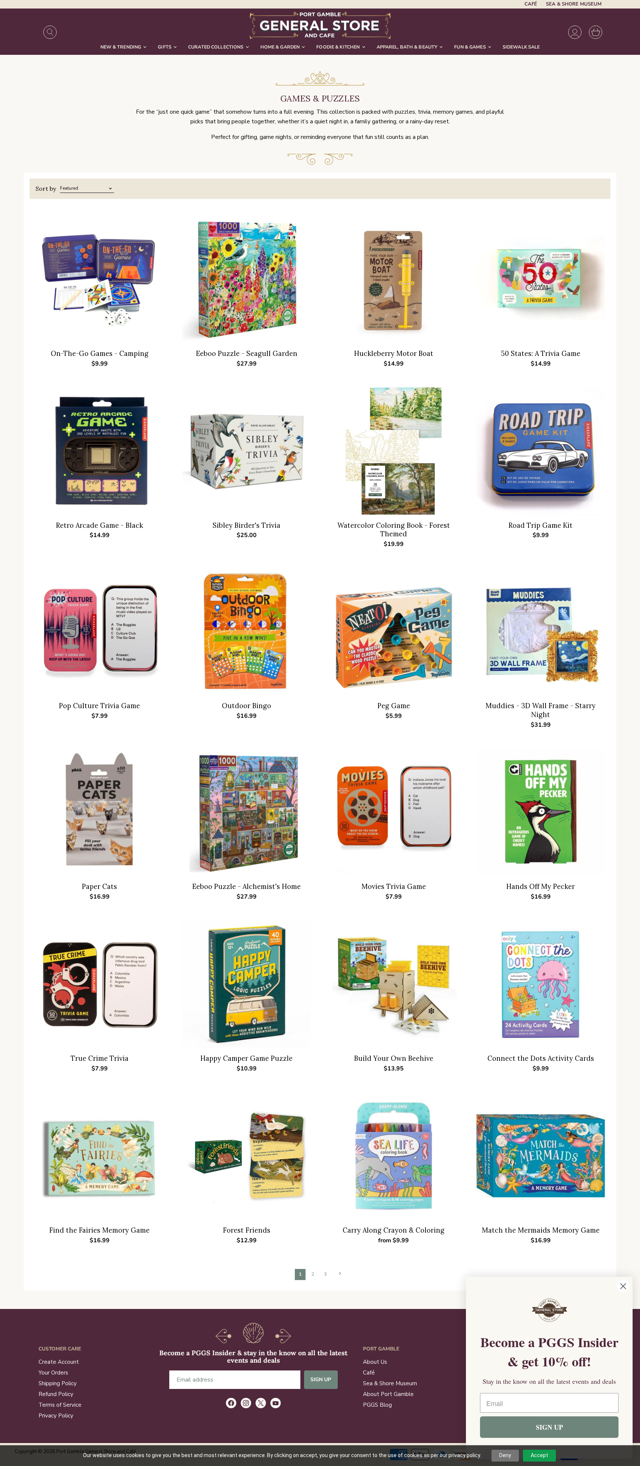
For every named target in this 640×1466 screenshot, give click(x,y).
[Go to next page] (339, 1273)
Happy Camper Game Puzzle (246, 1058)
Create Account (59, 1362)
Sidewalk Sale (521, 47)
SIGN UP (549, 1427)
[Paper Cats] (99, 812)
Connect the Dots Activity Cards (540, 1058)
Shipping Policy (58, 1383)
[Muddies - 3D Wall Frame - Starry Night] (540, 631)
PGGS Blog (377, 1405)
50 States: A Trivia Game (540, 353)
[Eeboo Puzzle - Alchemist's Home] (246, 812)
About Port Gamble (388, 1394)
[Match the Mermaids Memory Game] (540, 1156)
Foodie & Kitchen (338, 47)
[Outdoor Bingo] (246, 631)
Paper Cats (99, 886)
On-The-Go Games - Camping (100, 353)
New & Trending (121, 47)
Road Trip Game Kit (541, 525)
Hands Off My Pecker (540, 886)
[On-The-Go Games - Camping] (99, 279)
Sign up (320, 1379)
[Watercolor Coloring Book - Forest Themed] (393, 451)
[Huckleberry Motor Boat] (393, 279)
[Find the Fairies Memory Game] (99, 1156)
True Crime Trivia (100, 1058)
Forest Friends (246, 1230)
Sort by (46, 188)
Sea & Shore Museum (573, 4)
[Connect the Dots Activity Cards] (540, 984)
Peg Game (393, 706)
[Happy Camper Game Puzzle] (246, 984)
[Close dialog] (623, 1286)
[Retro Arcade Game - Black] (99, 451)
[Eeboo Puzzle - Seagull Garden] (246, 279)
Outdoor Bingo (246, 706)
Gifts (165, 47)
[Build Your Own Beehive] (393, 984)
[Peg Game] (393, 631)
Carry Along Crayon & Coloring (393, 1230)
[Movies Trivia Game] (393, 812)
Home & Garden (280, 47)
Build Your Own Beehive (393, 1058)
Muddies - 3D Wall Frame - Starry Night (541, 710)
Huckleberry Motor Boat (393, 353)
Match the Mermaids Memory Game (541, 1230)
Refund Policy (56, 1394)
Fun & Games (470, 47)
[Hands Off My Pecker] (540, 812)
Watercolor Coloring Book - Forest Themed (393, 530)
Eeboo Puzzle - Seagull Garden (246, 353)
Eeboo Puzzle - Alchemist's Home (246, 886)
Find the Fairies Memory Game (99, 1230)
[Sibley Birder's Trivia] (246, 451)
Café (530, 4)
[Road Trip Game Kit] (540, 451)
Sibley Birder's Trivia (246, 525)
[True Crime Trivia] (99, 984)
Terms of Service (60, 1405)
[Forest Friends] (246, 1156)
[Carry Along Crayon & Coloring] (393, 1156)
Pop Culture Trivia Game (99, 706)
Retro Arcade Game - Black (99, 525)
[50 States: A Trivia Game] (540, 279)
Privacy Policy (56, 1415)
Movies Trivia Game (393, 886)
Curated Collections (216, 47)
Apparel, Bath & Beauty (408, 47)
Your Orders (53, 1372)
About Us (375, 1362)
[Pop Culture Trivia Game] (99, 631)
